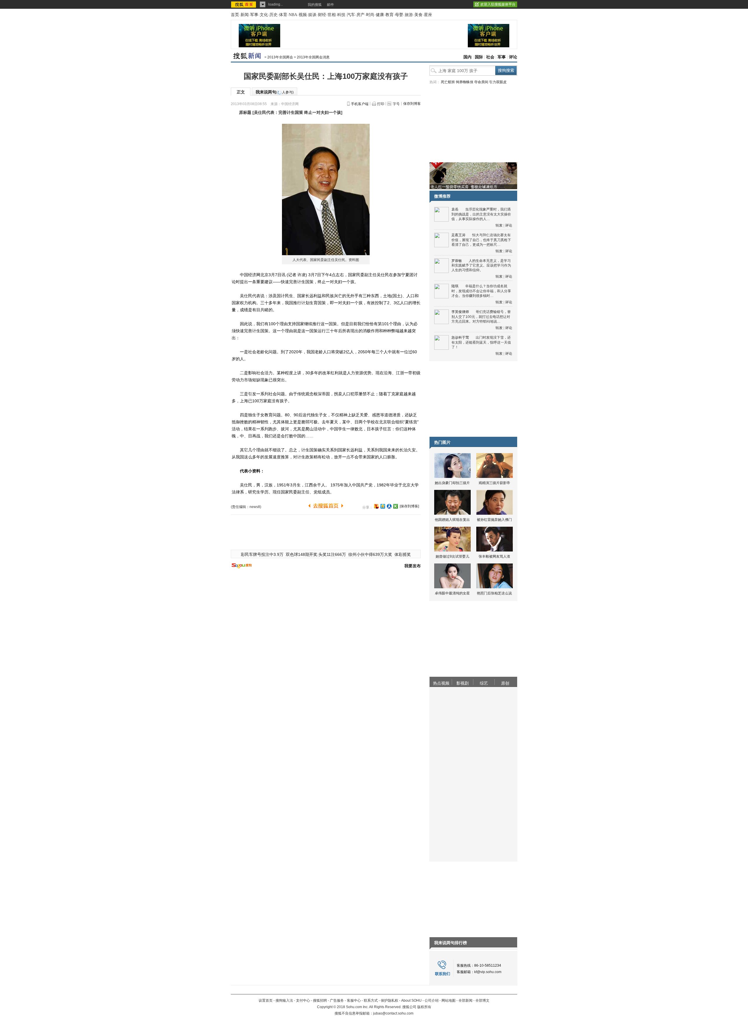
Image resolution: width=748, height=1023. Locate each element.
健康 (380, 15)
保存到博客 (412, 104)
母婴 (399, 15)
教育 (389, 15)
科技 (341, 15)
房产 (360, 15)
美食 (418, 15)
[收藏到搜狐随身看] (395, 506)
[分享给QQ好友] (382, 506)
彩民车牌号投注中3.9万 (262, 554)
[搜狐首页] (244, 4)
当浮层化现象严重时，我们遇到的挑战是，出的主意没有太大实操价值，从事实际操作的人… (481, 214)
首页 (235, 15)
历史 (273, 15)
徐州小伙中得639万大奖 (370, 554)
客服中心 (354, 1000)
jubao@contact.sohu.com (393, 1013)
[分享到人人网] (389, 506)
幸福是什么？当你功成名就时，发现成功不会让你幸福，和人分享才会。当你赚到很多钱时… (481, 291)
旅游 (409, 15)
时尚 (370, 15)
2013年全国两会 (280, 57)
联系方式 (371, 1000)
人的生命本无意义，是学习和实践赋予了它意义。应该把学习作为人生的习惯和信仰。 (481, 265)
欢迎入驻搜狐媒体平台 (497, 4)
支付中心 (303, 1000)
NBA (293, 15)
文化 (264, 15)
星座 (428, 15)
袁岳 (454, 209)
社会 (490, 57)
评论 (513, 57)
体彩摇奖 (402, 554)
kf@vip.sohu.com (487, 972)
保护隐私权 (389, 1000)
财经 (322, 15)
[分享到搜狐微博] (376, 506)
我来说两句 (275, 92)
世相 (332, 15)
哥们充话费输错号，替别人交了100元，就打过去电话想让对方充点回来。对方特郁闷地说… (481, 316)
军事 (254, 15)
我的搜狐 (315, 5)
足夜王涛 (458, 235)
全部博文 (482, 1000)
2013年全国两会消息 (313, 57)
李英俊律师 (460, 312)
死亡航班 (448, 82)
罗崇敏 (456, 261)
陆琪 (454, 286)
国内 (467, 57)
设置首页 (266, 1000)
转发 (499, 225)
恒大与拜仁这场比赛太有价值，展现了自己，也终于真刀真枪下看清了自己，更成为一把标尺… (481, 240)
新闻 (244, 15)
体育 (283, 15)
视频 (303, 15)
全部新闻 (465, 1000)
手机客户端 (359, 104)
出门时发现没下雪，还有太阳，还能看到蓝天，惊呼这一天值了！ (481, 342)
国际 (479, 57)
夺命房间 (481, 82)
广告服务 (337, 1000)
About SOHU (411, 1000)
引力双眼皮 (498, 82)
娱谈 (312, 15)
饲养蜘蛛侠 (464, 82)
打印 (380, 104)
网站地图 (448, 1000)
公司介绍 (432, 1000)
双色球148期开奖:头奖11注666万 (316, 554)
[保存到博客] (409, 506)
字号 (396, 104)
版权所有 (424, 1007)
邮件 (330, 5)
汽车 (351, 15)
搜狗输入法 (284, 1000)
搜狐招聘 (320, 1000)
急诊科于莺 (460, 337)
